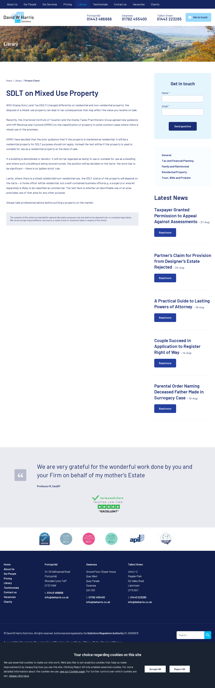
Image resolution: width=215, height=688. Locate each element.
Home (9, 80)
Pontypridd (51, 564)
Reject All (179, 669)
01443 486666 (99, 19)
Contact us (120, 4)
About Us (12, 4)
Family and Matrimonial (175, 166)
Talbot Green (135, 564)
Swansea (91, 564)
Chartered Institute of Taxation (42, 119)
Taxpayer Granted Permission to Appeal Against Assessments (175, 215)
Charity (155, 4)
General (166, 155)
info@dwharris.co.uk (57, 597)
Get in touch (200, 17)
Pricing (67, 4)
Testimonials (100, 4)
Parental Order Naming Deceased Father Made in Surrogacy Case (179, 391)
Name (165, 92)
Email (165, 106)
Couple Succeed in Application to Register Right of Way (177, 346)
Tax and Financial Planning (178, 160)
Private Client (32, 80)
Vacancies (139, 4)
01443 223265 (169, 19)
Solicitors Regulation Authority (105, 633)
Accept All (155, 669)
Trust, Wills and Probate (176, 177)
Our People (30, 4)
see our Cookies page (72, 671)
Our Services (50, 4)
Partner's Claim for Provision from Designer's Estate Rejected (182, 261)
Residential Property (174, 172)
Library (82, 4)
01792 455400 (134, 19)
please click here (19, 675)
